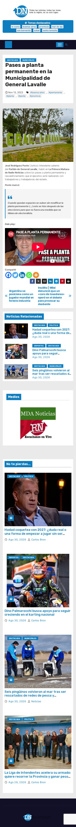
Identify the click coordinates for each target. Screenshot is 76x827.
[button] (67, 45)
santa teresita (50, 30)
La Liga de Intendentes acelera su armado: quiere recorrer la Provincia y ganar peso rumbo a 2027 (38, 776)
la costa (15, 26)
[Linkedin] (22, 275)
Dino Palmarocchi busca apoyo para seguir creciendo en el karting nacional (38, 613)
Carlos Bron (38, 539)
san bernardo (24, 30)
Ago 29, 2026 (17, 782)
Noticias (35, 701)
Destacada (12, 60)
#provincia (35, 96)
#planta (10, 96)
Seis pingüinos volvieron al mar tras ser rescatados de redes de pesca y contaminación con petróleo (35, 695)
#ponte (21, 96)
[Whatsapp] (29, 275)
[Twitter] (15, 275)
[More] (36, 275)
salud (37, 30)
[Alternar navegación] (59, 44)
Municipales (28, 60)
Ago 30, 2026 (41, 336)
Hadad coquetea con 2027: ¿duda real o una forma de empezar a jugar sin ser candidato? (35, 533)
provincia (44, 26)
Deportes (39, 346)
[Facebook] (8, 275)
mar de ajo (57, 26)
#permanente (55, 92)
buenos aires (29, 26)
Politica (53, 325)
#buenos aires (37, 92)
